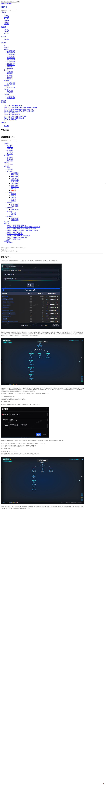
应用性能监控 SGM (13, 247)
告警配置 (6, 80)
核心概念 (6, 17)
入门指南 (3, 36)
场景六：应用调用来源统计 (12, 114)
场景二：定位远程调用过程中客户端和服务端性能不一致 (20, 107)
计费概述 (6, 30)
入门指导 (6, 39)
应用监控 (6, 49)
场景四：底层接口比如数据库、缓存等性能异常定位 (19, 111)
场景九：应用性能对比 (10, 119)
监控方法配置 (11, 61)
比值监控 (10, 75)
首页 (5, 45)
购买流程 (6, 33)
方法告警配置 (11, 82)
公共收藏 (10, 92)
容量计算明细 (11, 87)
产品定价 (3, 27)
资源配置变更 (11, 98)
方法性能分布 (11, 54)
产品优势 (6, 18)
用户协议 (3, 123)
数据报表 (10, 79)
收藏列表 (6, 89)
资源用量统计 (11, 96)
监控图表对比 (11, 65)
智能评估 (6, 85)
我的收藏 (10, 91)
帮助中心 (3, 247)
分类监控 (10, 73)
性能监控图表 (11, 52)
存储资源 (6, 94)
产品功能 (6, 20)
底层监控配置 (11, 63)
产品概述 (6, 15)
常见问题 (3, 101)
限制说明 (6, 22)
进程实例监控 (11, 58)
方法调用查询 (11, 51)
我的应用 (6, 47)
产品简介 (3, 12)
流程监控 (10, 77)
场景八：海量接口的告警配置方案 (14, 118)
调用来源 (10, 66)
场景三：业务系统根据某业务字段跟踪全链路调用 (18, 109)
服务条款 (6, 126)
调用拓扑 (4, 7)
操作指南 (3, 42)
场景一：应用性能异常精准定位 (13, 106)
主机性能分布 (11, 56)
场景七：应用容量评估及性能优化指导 (15, 116)
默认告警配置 (11, 84)
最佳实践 (3, 102)
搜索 (18, 1)
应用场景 (6, 24)
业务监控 (6, 70)
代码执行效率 (11, 59)
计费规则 (6, 31)
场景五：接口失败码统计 (11, 112)
